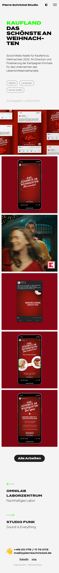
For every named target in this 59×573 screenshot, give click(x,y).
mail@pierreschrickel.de (32, 552)
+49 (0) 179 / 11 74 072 (31, 549)
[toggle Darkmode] (46, 4)
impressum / (21, 564)
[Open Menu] (55, 4)
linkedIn (24, 559)
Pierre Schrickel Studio (20, 4)
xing (34, 559)
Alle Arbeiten (29, 458)
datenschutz (35, 564)
